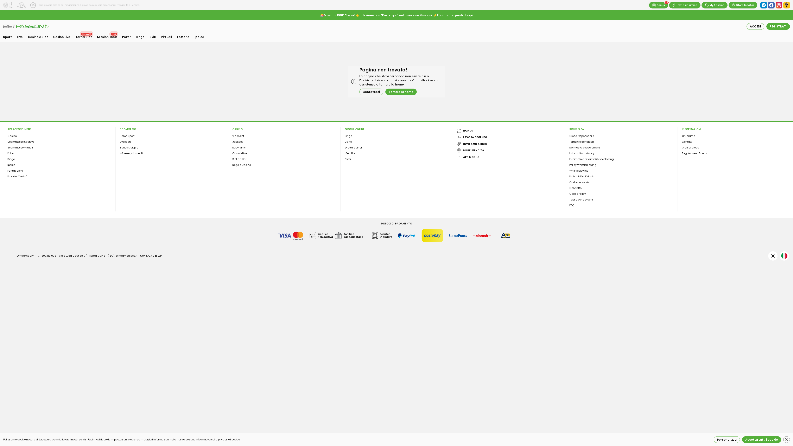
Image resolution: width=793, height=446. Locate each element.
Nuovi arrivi (239, 147)
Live (20, 37)
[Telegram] (763, 5)
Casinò (12, 136)
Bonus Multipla (129, 147)
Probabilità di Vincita (582, 176)
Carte (348, 142)
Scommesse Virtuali (20, 147)
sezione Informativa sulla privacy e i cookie (213, 439)
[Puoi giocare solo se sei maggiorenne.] (33, 5)
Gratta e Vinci (353, 147)
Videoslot (238, 136)
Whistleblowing (579, 170)
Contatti (687, 142)
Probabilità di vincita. (128, 5)
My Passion (717, 5)
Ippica (199, 37)
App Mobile (471, 157)
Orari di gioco (690, 147)
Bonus (661, 5)
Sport (7, 37)
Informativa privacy (581, 153)
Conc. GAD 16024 (151, 255)
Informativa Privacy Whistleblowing (591, 159)
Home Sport (127, 136)
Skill (153, 37)
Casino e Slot (38, 37)
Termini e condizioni (582, 142)
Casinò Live (239, 153)
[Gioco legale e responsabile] (21, 5)
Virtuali (166, 37)
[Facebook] (771, 5)
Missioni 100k (107, 37)
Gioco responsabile (581, 136)
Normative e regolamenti (585, 147)
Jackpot (237, 142)
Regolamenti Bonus (694, 153)
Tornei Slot (83, 37)
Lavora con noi (475, 137)
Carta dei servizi (579, 182)
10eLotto (350, 153)
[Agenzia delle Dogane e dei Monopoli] (8, 5)
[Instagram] (779, 5)
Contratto (575, 188)
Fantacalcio (15, 170)
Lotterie (183, 37)
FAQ (571, 205)
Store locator (745, 5)
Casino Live (61, 37)
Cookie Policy (577, 194)
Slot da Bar (239, 159)
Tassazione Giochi (581, 199)
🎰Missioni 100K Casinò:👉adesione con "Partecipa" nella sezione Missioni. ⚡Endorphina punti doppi (396, 15)
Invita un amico (687, 5)
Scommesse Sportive (20, 142)
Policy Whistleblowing (582, 165)
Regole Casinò (241, 165)
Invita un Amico (475, 144)
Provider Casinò (17, 176)
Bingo (140, 37)
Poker (126, 37)
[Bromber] (786, 5)
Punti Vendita (473, 150)
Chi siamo (688, 136)
